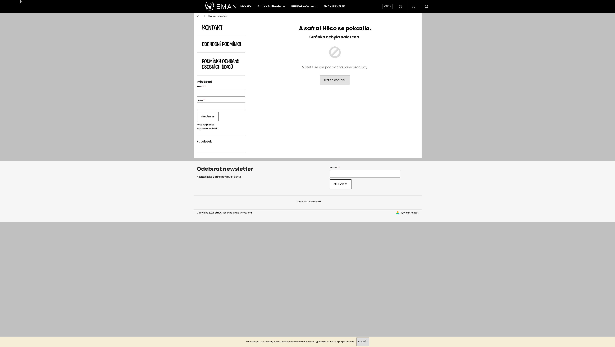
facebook (302, 201)
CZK (386, 6)
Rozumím (362, 341)
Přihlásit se (207, 116)
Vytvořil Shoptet (409, 212)
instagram (315, 201)
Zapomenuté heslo (207, 128)
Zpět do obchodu (335, 80)
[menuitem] (246, 6)
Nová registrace (205, 124)
